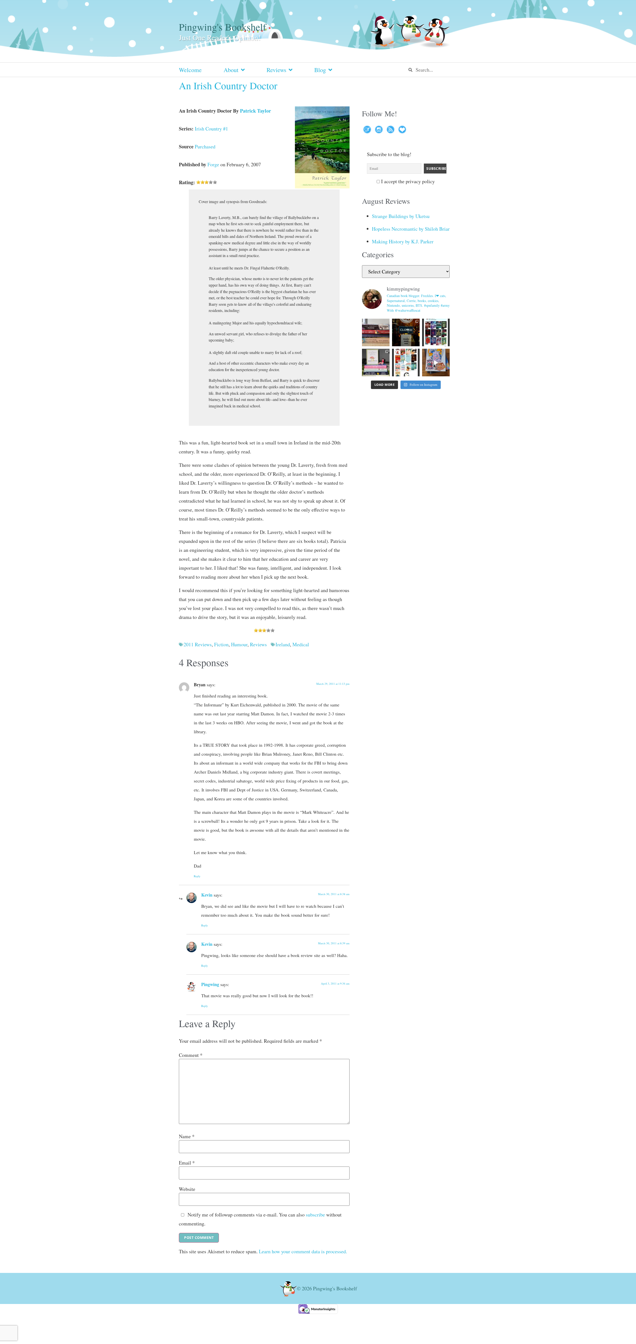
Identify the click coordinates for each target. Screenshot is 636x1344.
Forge (213, 164)
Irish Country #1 (211, 128)
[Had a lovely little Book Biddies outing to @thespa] (436, 362)
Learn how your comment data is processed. (303, 1251)
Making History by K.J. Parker (403, 241)
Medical (300, 644)
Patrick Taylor (255, 110)
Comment (190, 1055)
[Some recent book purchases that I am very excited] (376, 332)
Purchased (205, 146)
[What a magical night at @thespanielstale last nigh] (406, 332)
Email (187, 1162)
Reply (197, 876)
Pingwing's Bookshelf (222, 26)
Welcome (190, 70)
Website (187, 1189)
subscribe (315, 1214)
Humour (239, 644)
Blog (320, 70)
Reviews (276, 70)
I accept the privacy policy (407, 181)
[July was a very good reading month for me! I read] (436, 332)
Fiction (221, 644)
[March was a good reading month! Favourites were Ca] (406, 362)
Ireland (283, 644)
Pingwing (210, 984)
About (231, 70)
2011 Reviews (198, 644)
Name (187, 1136)
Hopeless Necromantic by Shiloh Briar (411, 228)
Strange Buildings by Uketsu (401, 216)
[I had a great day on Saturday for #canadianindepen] (376, 362)
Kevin (206, 895)
